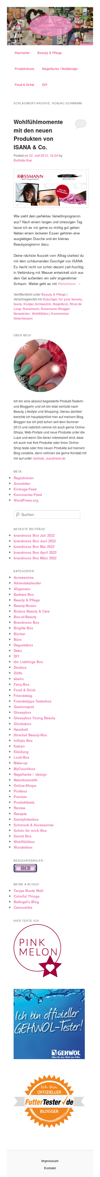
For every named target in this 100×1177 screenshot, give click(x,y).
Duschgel (50, 299)
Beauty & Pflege (49, 52)
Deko (18, 650)
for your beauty (70, 299)
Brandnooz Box (26, 622)
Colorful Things (26, 896)
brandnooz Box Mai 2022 (34, 546)
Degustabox (23, 644)
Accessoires (24, 577)
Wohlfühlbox (24, 841)
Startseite (22, 52)
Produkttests (24, 68)
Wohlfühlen (40, 313)
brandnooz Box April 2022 (35, 552)
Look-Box (21, 757)
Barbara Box (24, 594)
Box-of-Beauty (25, 616)
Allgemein (22, 588)
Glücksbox (22, 723)
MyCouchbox (24, 768)
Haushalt (21, 729)
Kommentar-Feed (28, 494)
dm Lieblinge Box (28, 661)
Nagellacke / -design (30, 774)
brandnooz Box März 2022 (35, 557)
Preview (20, 796)
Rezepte (20, 813)
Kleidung (21, 751)
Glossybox (22, 712)
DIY (44, 84)
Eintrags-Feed (25, 489)
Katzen (19, 746)
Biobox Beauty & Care (32, 611)
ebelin (19, 678)
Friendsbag (23, 695)
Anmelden (22, 483)
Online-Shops (25, 785)
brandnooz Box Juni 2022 (35, 540)
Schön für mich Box (30, 830)
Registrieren (24, 477)
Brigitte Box (23, 627)
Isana (18, 304)
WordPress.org (26, 500)
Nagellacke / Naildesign (60, 68)
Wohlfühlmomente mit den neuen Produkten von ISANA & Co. (38, 134)
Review (19, 807)
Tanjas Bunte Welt (28, 890)
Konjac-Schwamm (37, 304)
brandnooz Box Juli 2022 (34, 535)
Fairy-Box (21, 684)
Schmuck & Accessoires (34, 824)
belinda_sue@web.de (49, 458)
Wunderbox (23, 847)
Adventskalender (27, 582)
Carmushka (23, 907)
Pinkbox (20, 791)
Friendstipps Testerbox (32, 701)
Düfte (18, 672)
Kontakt (50, 1168)
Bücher (19, 633)
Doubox (20, 667)
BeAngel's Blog (26, 901)
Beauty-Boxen (25, 605)
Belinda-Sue (23, 160)
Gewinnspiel (24, 706)
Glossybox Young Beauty (34, 717)
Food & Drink (24, 84)
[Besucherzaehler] (25, 871)
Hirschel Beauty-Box (30, 734)
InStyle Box (23, 740)
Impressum (50, 1160)
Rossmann (31, 308)
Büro (18, 639)
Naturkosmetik (25, 779)
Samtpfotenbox (26, 819)
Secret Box (22, 836)
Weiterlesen (69, 283)
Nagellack (60, 304)
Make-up (20, 762)
